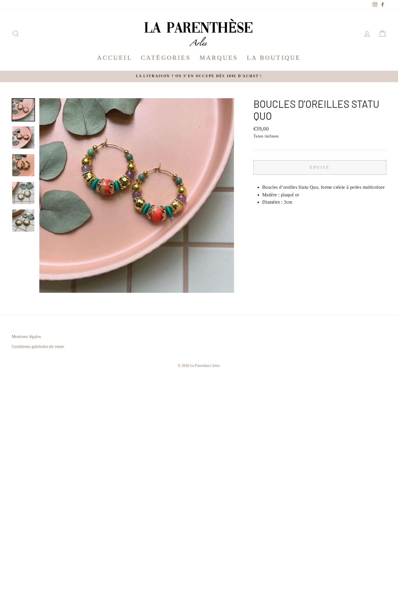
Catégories (166, 57)
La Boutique (274, 57)
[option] (199, 76)
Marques (219, 57)
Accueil (114, 57)
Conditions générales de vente (38, 346)
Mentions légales (26, 336)
